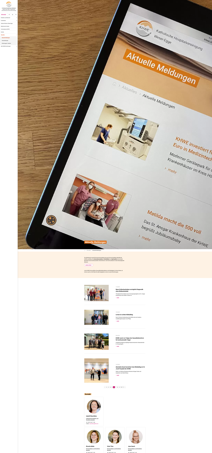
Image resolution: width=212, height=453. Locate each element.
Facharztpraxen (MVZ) (5, 29)
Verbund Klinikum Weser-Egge (7, 23)
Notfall (4, 14)
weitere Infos (88, 265)
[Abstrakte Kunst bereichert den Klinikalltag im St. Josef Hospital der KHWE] (96, 370)
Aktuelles (3, 34)
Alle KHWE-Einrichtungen (6, 46)
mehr (118, 297)
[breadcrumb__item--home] (84, 250)
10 (121, 387)
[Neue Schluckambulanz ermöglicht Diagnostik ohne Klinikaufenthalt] (96, 292)
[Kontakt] (12, 14)
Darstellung (4, 451)
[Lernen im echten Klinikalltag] (96, 317)
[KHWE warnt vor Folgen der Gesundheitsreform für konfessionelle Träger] (96, 341)
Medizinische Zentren (5, 26)
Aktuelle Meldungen (6, 37)
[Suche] (16, 14)
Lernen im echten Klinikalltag (124, 314)
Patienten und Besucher (5, 17)
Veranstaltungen (5, 40)
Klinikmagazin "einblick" (6, 43)
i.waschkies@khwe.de (93, 423)
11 (123, 387)
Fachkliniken (3, 20)
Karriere (2, 32)
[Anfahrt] (9, 14)
